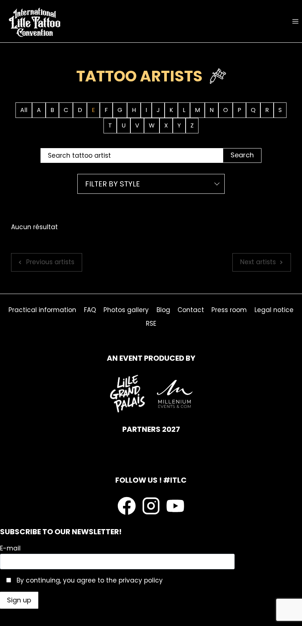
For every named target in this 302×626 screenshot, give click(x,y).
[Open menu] (295, 21)
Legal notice (274, 309)
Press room (229, 309)
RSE (151, 323)
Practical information (42, 309)
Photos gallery (126, 309)
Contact (191, 309)
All (23, 110)
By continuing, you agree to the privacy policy (89, 580)
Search (242, 155)
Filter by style (112, 184)
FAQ (90, 309)
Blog (163, 309)
